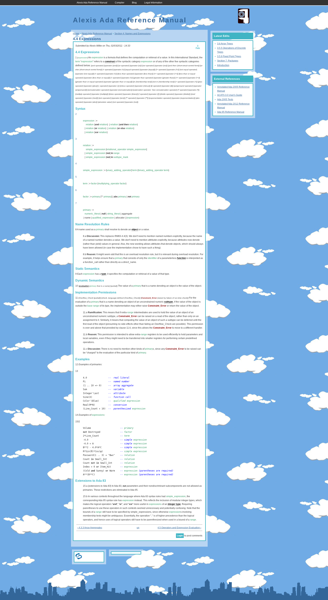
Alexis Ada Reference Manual (92, 2)
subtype (168, 301)
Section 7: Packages (227, 60)
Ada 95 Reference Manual (230, 112)
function (181, 258)
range (117, 153)
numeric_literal (92, 213)
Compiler (119, 2)
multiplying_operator (108, 183)
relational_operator (116, 149)
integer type (174, 504)
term (77, 61)
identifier (152, 258)
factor (94, 183)
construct (110, 61)
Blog (134, 2)
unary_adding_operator (119, 170)
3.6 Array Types (225, 43)
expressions (98, 415)
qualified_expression (103, 217)
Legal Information (153, 2)
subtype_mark (121, 157)
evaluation (84, 286)
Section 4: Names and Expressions (132, 33)
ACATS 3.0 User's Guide (229, 95)
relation (90, 124)
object (135, 229)
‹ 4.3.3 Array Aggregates (89, 527)
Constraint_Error (149, 298)
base (89, 305)
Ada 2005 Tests (225, 99)
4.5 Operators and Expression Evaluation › (179, 527)
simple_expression (95, 149)
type (103, 274)
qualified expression (127, 401)
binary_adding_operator (150, 170)
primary (96, 196)
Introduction (223, 65)
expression (82, 58)
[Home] (243, 22)
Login (180, 535)
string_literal (113, 213)
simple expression (135, 451)
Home (76, 33)
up (138, 527)
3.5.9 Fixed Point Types (229, 56)
